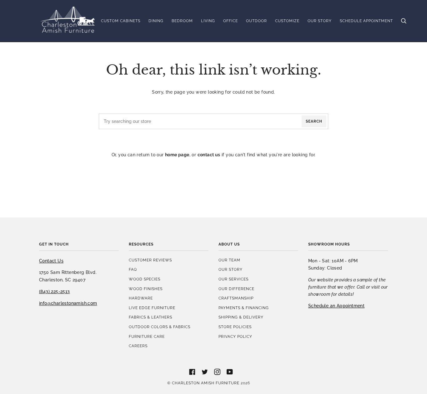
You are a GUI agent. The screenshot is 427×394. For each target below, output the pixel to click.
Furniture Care (147, 336)
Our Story (231, 269)
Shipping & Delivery (241, 317)
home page (177, 154)
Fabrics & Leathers (150, 317)
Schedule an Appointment (336, 305)
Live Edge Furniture (152, 307)
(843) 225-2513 (54, 291)
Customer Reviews (150, 260)
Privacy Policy (235, 336)
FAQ (133, 269)
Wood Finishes (146, 288)
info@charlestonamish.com (68, 303)
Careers (138, 345)
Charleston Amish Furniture (205, 383)
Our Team (229, 260)
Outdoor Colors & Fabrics (159, 326)
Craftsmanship (236, 298)
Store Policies (235, 326)
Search (314, 121)
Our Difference (236, 288)
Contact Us (51, 260)
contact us (209, 154)
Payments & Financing (244, 307)
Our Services (234, 279)
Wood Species (144, 279)
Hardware (141, 298)
